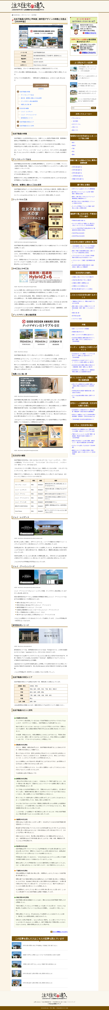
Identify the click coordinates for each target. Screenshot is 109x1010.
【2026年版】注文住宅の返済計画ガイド (83, 419)
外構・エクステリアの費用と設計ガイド (83, 334)
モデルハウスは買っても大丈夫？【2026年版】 (83, 446)
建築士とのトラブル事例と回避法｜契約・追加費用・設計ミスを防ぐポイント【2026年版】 (83, 452)
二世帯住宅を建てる (77, 176)
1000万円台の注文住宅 (78, 233)
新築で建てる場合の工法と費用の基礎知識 (83, 161)
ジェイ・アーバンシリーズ (28, 115)
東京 (73, 142)
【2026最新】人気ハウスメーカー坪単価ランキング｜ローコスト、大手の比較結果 (83, 247)
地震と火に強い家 (26, 104)
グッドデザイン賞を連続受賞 (29, 101)
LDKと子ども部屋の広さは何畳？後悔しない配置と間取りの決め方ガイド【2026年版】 (83, 385)
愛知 (73, 154)
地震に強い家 (75, 313)
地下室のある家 (76, 315)
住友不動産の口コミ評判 (27, 126)
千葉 (73, 148)
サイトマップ (71, 1002)
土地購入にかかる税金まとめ (80, 286)
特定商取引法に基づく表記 (60, 1002)
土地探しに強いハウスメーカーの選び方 (83, 277)
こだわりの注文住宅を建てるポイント (83, 296)
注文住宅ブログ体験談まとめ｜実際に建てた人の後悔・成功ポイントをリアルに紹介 (83, 430)
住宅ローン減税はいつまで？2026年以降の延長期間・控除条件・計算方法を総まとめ (83, 415)
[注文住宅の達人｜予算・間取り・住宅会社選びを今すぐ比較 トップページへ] (28, 6)
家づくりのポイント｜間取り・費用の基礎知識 (83, 378)
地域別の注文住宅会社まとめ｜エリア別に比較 (83, 137)
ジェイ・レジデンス (27, 111)
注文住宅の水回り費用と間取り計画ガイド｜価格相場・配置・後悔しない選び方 (83, 366)
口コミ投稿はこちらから (60, 932)
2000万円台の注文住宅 (78, 236)
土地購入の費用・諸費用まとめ (80, 283)
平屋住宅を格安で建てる (78, 220)
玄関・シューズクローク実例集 (80, 328)
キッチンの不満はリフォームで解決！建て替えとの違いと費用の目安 (83, 207)
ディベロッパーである (27, 95)
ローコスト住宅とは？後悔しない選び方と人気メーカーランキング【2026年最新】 (83, 224)
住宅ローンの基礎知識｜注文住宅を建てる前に (83, 404)
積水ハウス (75, 130)
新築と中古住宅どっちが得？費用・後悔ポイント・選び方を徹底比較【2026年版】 (83, 441)
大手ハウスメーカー (84, 114)
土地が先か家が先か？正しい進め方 (81, 280)
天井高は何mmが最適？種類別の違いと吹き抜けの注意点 (83, 391)
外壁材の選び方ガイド (78, 331)
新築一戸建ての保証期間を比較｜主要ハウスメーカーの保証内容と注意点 (83, 251)
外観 (83, 324)
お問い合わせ (37, 1002)
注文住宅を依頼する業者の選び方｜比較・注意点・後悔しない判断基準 (83, 266)
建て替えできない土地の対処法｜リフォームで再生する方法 (83, 202)
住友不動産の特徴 (25, 91)
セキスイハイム (76, 124)
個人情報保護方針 (46, 1002)
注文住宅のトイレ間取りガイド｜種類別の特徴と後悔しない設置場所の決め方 (83, 370)
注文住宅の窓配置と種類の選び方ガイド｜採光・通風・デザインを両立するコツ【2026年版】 (83, 339)
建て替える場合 (83, 185)
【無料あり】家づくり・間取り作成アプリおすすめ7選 (83, 302)
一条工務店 (75, 121)
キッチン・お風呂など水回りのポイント (83, 348)
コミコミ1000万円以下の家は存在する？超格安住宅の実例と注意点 (83, 229)
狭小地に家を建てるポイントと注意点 (82, 289)
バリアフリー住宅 (77, 318)
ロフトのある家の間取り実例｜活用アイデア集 (83, 396)
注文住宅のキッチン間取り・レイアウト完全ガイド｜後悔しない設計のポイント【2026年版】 (83, 355)
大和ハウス (75, 127)
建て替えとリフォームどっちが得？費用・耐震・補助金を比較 (83, 192)
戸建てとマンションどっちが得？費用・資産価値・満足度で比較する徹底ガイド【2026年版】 (83, 435)
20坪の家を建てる (77, 173)
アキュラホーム (76, 118)
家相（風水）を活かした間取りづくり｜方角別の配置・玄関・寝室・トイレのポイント (83, 307)
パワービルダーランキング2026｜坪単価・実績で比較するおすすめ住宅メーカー (83, 256)
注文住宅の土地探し (84, 273)
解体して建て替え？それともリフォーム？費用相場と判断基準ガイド (83, 197)
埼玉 (73, 151)
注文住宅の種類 (24, 108)
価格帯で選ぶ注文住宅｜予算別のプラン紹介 (83, 215)
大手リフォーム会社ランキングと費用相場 (83, 189)
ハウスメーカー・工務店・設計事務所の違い (83, 261)
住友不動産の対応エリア (27, 122)
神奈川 (74, 145)
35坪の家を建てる (77, 167)
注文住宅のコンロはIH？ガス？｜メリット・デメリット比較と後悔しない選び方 (83, 361)
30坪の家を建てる (77, 170)
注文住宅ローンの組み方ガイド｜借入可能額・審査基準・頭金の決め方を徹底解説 (83, 410)
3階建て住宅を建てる (78, 179)
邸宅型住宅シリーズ (27, 118)
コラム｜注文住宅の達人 (83, 425)
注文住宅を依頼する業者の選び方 (83, 242)
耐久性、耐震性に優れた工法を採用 (31, 98)
